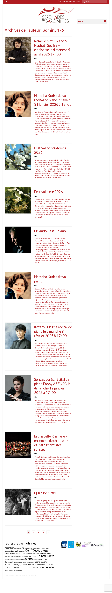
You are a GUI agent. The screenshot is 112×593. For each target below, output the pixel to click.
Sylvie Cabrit (22, 565)
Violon (36, 567)
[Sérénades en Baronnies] (56, 14)
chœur (46, 550)
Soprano (8, 564)
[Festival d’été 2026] (18, 200)
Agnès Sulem (17, 548)
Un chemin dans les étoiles (25, 568)
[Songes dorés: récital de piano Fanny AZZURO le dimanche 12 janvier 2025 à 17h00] (18, 388)
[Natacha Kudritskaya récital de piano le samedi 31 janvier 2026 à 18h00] (18, 104)
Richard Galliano (18, 562)
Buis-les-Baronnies (18, 551)
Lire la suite (44, 81)
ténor (16, 567)
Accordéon (9, 547)
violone (6, 570)
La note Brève (45, 556)
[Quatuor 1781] (18, 502)
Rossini (32, 562)
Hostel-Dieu (33, 556)
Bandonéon (8, 551)
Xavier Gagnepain (18, 570)
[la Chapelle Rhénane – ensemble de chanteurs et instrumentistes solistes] (18, 445)
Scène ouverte (41, 561)
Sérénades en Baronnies (35, 564)
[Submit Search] (83, 1)
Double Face (41, 553)
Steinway (15, 564)
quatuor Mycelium (37, 559)
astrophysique (45, 548)
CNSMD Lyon (10, 553)
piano (29, 558)
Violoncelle (47, 567)
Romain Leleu (26, 562)
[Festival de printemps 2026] (18, 157)
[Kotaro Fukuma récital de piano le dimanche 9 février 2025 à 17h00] (18, 336)
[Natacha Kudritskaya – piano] (18, 285)
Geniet (17, 556)
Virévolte (11, 570)
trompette (11, 568)
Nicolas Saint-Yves (19, 559)
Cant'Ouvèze (33, 550)
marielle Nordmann (10, 559)
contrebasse (29, 553)
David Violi (35, 553)
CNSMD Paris (20, 553)
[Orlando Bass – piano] (18, 240)
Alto (23, 548)
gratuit (22, 556)
